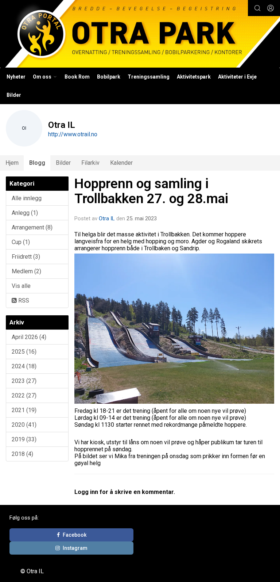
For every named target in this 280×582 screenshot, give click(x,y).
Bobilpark (108, 77)
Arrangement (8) (32, 227)
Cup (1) (21, 242)
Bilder (14, 95)
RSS (23, 300)
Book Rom (77, 77)
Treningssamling (149, 77)
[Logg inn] (270, 8)
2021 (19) (24, 410)
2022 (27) (24, 395)
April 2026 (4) (29, 337)
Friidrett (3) (26, 256)
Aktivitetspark (194, 77)
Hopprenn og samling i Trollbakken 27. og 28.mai (151, 191)
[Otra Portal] (140, 35)
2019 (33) (24, 439)
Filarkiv (90, 162)
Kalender (121, 162)
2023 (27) (24, 380)
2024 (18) (24, 366)
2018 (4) (22, 453)
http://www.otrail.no (72, 134)
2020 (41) (24, 424)
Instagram (75, 548)
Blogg (37, 162)
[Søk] (257, 8)
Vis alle (21, 285)
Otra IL (107, 218)
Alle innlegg (27, 198)
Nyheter (16, 77)
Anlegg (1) (25, 212)
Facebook (74, 535)
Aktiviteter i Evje (237, 77)
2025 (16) (24, 351)
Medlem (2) (26, 271)
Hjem (12, 162)
